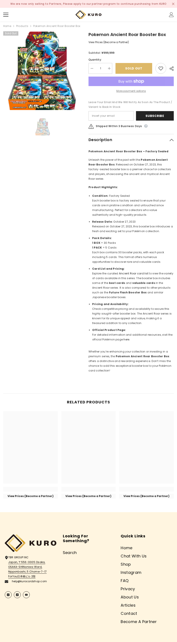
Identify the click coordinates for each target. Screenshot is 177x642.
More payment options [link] (131, 91)
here (126, 339)
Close (173, 4)
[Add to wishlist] (160, 68)
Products (22, 26)
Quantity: (95, 59)
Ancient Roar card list (133, 273)
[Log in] (171, 14)
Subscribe (154, 116)
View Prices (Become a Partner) (108, 42)
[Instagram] (8, 594)
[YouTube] (26, 594)
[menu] (5, 14)
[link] (30, 489)
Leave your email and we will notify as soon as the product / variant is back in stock (130, 104)
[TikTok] (17, 594)
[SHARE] (170, 68)
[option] (42, 70)
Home (7, 26)
